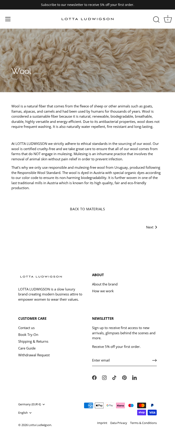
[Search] (156, 20)
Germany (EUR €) (29, 404)
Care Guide (27, 348)
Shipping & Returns (33, 341)
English (23, 413)
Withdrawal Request (34, 355)
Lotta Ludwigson (39, 425)
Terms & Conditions (143, 423)
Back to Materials (87, 209)
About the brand (105, 284)
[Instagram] (104, 377)
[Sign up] (154, 360)
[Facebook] (94, 377)
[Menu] (8, 19)
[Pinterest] (124, 377)
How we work (103, 291)
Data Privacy (118, 423)
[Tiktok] (114, 377)
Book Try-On (28, 334)
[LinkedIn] (134, 377)
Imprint (102, 423)
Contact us (26, 327)
